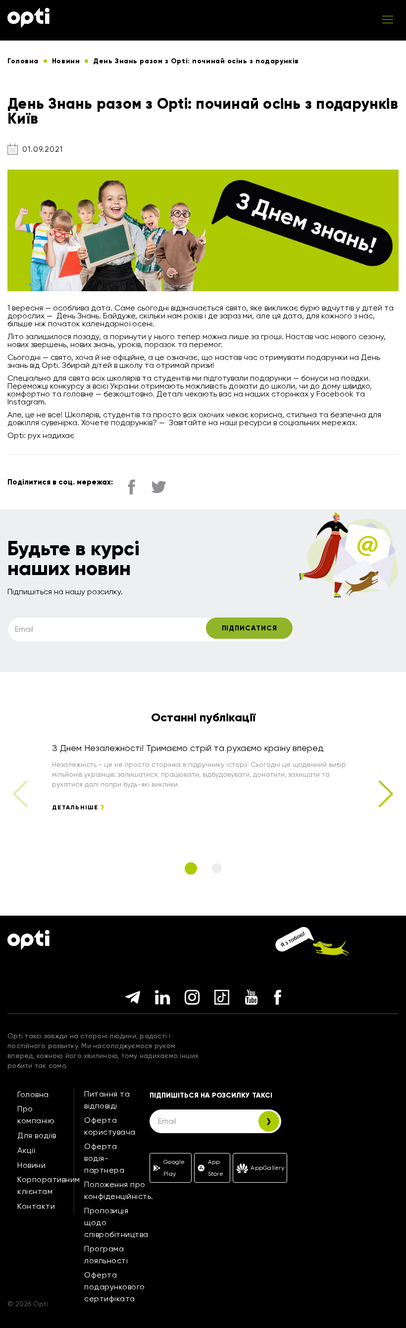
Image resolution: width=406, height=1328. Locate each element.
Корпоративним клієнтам (48, 1185)
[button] (385, 793)
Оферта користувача (110, 1126)
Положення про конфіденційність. (118, 1190)
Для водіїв (36, 1135)
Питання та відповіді (107, 1099)
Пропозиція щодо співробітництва (116, 1222)
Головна (33, 1094)
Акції (26, 1150)
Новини (31, 1165)
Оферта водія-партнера (104, 1158)
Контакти (36, 1206)
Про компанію (35, 1114)
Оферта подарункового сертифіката (114, 1286)
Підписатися (249, 628)
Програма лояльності (106, 1254)
